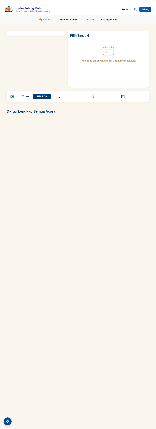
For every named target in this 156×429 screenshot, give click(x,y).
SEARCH (42, 96)
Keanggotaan (109, 19)
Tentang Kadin (68, 19)
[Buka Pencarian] (135, 9)
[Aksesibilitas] (8, 421)
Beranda (48, 19)
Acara (90, 19)
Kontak (125, 9)
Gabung (145, 9)
